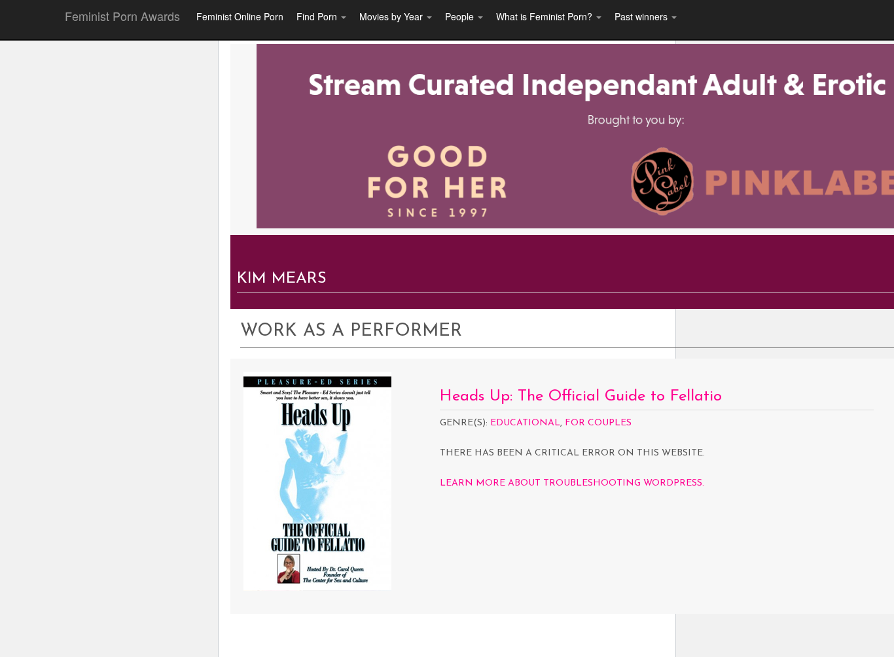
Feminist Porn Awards (122, 15)
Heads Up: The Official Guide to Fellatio (581, 396)
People (460, 16)
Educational (525, 423)
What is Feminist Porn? (545, 16)
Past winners (642, 16)
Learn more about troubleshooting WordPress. (572, 483)
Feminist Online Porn (239, 16)
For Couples (598, 423)
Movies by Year (392, 16)
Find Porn (318, 16)
